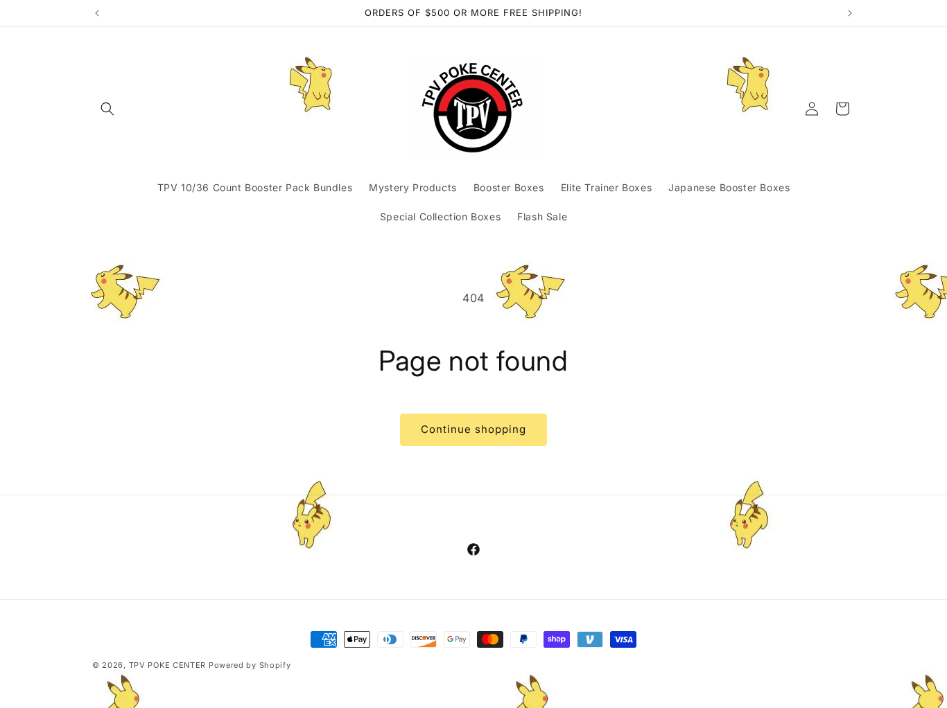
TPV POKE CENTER (168, 665)
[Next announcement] (850, 13)
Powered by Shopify (250, 665)
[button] (107, 109)
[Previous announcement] (97, 13)
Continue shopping (473, 429)
